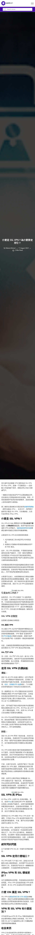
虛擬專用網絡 (29, 507)
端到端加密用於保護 (24, 528)
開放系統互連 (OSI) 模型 (18, 897)
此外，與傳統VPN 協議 (13, 684)
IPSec (10, 802)
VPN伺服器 (7, 636)
